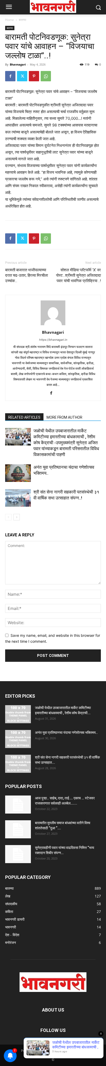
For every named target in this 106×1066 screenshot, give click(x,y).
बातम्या (22, 20)
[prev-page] (8, 517)
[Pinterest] (34, 76)
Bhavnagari (18, 64)
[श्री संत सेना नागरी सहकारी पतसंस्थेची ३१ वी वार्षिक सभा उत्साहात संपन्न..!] (18, 498)
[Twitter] (22, 76)
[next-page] (16, 517)
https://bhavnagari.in (53, 339)
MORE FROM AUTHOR (64, 417)
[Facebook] (10, 76)
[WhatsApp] (46, 76)
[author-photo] (53, 325)
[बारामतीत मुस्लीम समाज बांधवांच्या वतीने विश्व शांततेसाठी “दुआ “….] (18, 829)
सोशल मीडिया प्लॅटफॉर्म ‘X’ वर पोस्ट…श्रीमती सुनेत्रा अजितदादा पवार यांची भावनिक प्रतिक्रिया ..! (78, 275)
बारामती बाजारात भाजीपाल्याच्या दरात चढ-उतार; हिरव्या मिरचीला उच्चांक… (26, 275)
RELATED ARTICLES (24, 417)
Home (9, 20)
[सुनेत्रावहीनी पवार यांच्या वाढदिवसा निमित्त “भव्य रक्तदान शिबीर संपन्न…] (18, 854)
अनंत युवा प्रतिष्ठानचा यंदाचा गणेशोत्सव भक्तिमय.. (66, 732)
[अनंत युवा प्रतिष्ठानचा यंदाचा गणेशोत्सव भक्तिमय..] (18, 473)
